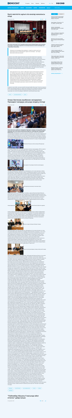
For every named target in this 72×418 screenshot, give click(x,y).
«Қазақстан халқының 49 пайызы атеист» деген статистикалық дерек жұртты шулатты (57, 45)
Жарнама (37, 3)
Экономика (29, 7)
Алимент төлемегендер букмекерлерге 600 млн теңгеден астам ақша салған (57, 28)
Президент (10, 388)
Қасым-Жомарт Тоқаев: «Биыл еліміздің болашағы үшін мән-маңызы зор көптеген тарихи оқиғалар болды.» (56, 62)
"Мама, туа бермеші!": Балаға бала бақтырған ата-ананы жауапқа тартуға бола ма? (57, 34)
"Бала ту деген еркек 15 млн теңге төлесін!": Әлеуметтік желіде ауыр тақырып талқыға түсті (57, 57)
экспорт (34, 388)
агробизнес (11, 390)
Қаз (50, 3)
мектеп (10, 94)
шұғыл (25, 94)
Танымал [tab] (61, 14)
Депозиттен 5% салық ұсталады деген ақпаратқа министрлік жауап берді (57, 39)
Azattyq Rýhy (16, 46)
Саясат (22, 7)
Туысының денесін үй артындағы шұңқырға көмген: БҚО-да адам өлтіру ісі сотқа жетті (57, 17)
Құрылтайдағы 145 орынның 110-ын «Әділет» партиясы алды (57, 23)
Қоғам (35, 7)
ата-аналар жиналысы (17, 94)
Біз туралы (28, 3)
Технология (42, 7)
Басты (32, 3)
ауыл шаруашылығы (26, 388)
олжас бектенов (17, 388)
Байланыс (43, 3)
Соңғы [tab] (54, 14)
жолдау (39, 388)
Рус (52, 3)
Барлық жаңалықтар (13, 7)
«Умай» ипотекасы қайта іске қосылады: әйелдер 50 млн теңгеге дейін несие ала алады (57, 51)
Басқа (48, 7)
